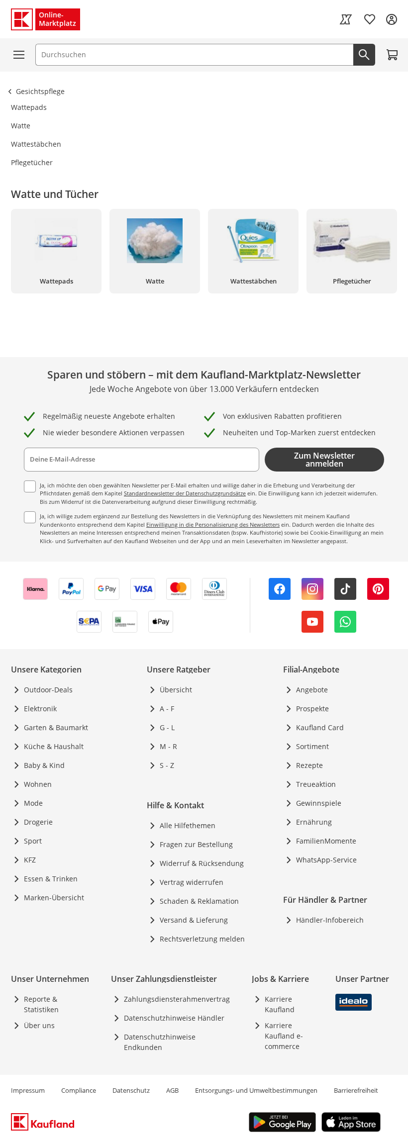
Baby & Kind (44, 765)
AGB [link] (172, 1090)
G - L (167, 727)
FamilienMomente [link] (326, 841)
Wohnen (38, 784)
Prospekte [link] (312, 708)
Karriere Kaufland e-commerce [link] (284, 1036)
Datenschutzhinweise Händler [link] (174, 1018)
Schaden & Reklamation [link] (199, 901)
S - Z (167, 765)
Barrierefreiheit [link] (356, 1090)
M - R (168, 746)
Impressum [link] (28, 1090)
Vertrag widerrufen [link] (191, 882)
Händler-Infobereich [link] (330, 920)
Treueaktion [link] (316, 784)
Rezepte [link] (309, 765)
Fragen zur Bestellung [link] (196, 844)
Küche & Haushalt (54, 746)
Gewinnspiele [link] (318, 803)
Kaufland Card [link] (320, 727)
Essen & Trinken (51, 878)
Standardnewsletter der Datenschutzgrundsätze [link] (185, 493)
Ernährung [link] (314, 822)
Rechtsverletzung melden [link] (202, 939)
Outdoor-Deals (48, 689)
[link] (345, 19)
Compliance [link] (78, 1090)
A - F (167, 708)
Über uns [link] (39, 1025)
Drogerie (38, 822)
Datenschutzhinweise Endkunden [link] (160, 1042)
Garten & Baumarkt (56, 727)
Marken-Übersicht (54, 897)
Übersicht (176, 689)
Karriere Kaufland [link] (280, 1004)
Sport (33, 841)
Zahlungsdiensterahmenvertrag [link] (177, 999)
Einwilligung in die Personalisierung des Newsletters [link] (213, 524)
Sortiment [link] (312, 746)
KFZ (30, 859)
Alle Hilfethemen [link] (187, 825)
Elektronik (40, 708)
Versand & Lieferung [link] (194, 920)
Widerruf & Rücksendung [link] (202, 863)
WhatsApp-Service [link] (326, 859)
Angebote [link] (312, 689)
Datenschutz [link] (131, 1090)
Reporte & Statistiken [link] (41, 1004)
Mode (33, 803)
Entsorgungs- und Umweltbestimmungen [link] (256, 1090)
